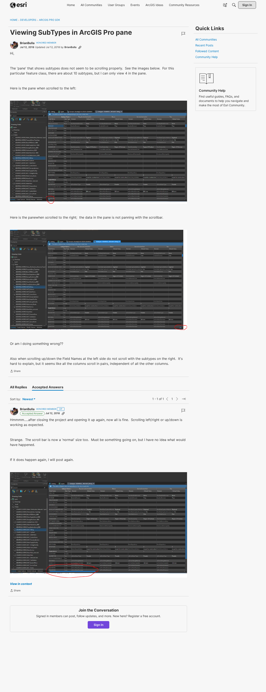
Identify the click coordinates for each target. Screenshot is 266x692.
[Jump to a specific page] (183, 399)
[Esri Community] (18, 5)
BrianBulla (27, 43)
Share (15, 371)
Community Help (206, 57)
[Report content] (183, 33)
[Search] (234, 5)
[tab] (18, 387)
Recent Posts (204, 45)
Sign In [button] (98, 624)
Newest (27, 399)
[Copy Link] (79, 47)
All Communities (206, 39)
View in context (21, 584)
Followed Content (207, 51)
